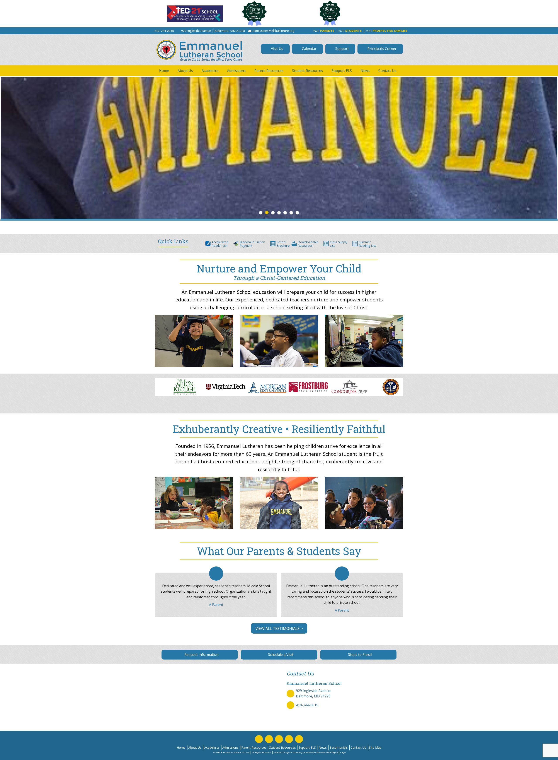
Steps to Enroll (359, 654)
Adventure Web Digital (326, 752)
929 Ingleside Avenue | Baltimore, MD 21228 (213, 31)
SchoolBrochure (283, 244)
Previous (149, 389)
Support (341, 48)
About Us (185, 70)
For (323, 31)
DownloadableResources (308, 244)
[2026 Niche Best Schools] (353, 13)
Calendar (308, 48)
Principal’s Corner (381, 48)
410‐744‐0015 (164, 31)
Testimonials (339, 747)
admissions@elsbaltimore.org (273, 31)
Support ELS (342, 70)
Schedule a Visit (280, 654)
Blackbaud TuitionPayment (252, 244)
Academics (210, 70)
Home (164, 70)
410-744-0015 (307, 705)
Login (343, 752)
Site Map (375, 747)
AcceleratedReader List (220, 244)
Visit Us (276, 48)
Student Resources (307, 70)
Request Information (201, 654)
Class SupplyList (338, 244)
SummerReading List (367, 244)
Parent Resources (268, 70)
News (365, 70)
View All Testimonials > (279, 628)
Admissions (236, 70)
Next (409, 389)
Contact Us (387, 70)
